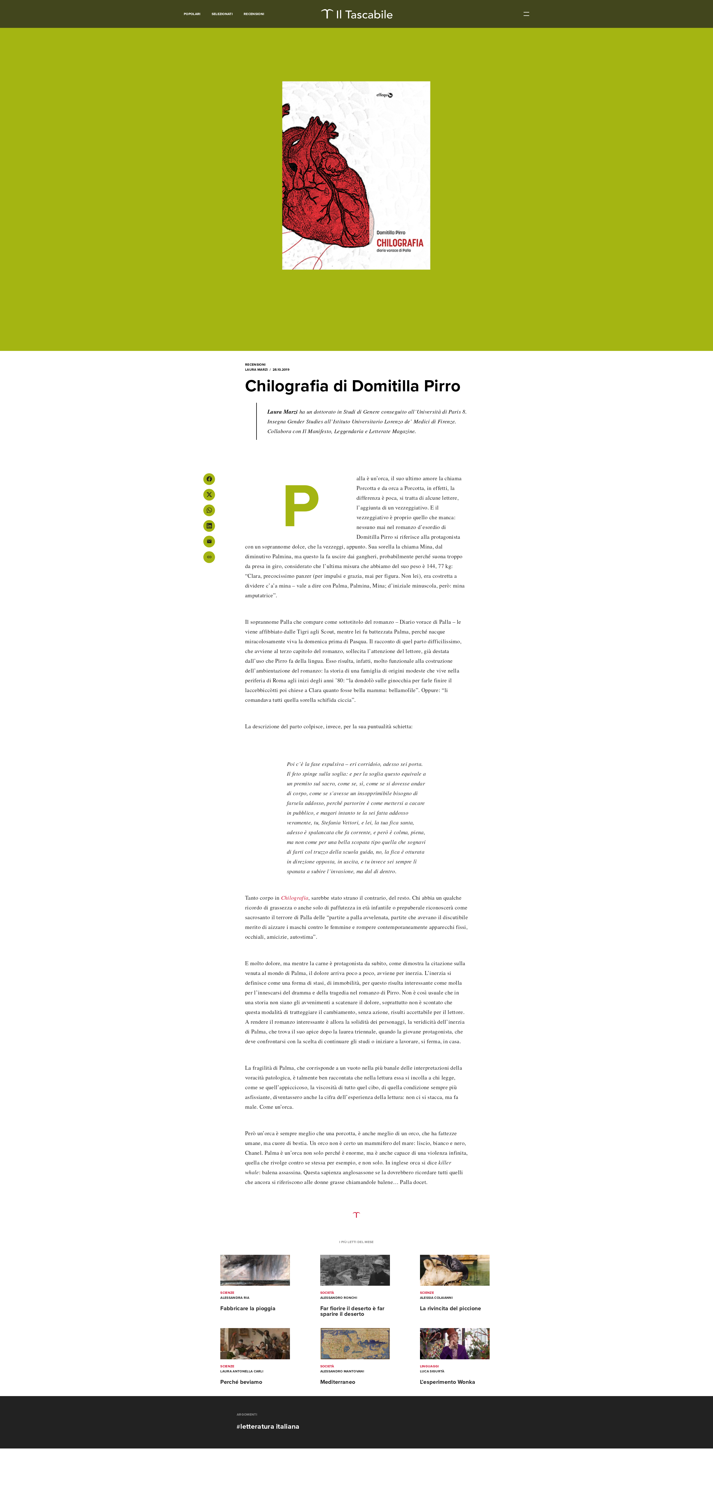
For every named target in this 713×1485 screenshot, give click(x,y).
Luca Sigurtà (432, 1371)
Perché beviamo (241, 1382)
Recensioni (254, 14)
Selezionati (222, 14)
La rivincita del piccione (450, 1308)
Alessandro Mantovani (342, 1371)
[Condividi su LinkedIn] (209, 526)
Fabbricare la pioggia (247, 1308)
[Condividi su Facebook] (209, 479)
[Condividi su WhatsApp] (209, 510)
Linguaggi (429, 1366)
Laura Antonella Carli (241, 1371)
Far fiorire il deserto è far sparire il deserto (352, 1311)
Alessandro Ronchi (338, 1298)
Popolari (192, 14)
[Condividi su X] (209, 495)
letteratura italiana (269, 1426)
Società (327, 1293)
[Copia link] (209, 557)
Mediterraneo (337, 1382)
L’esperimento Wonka (447, 1382)
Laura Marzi (256, 370)
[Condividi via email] (209, 541)
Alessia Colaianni (436, 1298)
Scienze (227, 1293)
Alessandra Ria (234, 1298)
